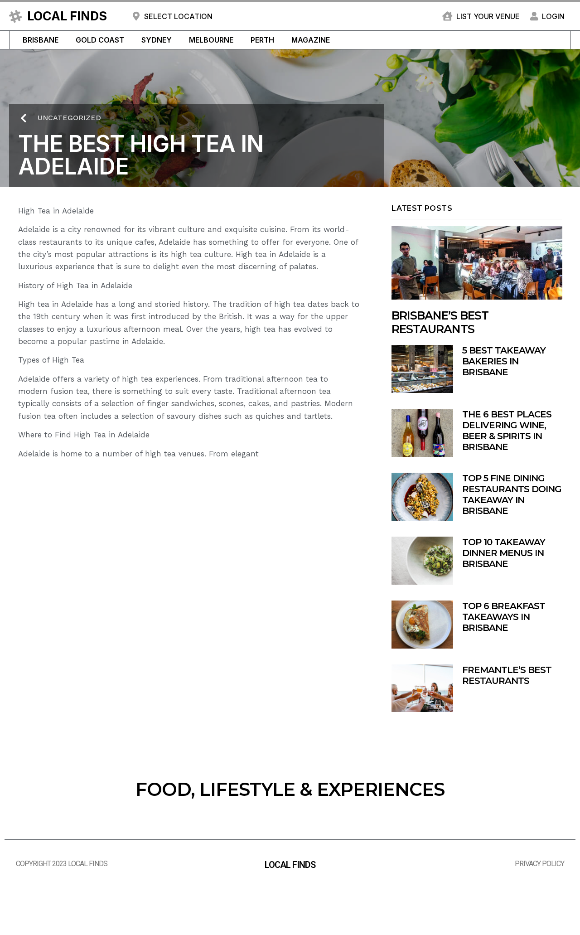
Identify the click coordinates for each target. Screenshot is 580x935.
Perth (262, 39)
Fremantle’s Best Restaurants (506, 675)
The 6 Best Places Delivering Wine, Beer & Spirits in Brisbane (506, 430)
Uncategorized (69, 117)
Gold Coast (100, 39)
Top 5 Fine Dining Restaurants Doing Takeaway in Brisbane (511, 494)
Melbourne (211, 39)
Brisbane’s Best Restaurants (440, 322)
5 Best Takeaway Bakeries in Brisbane (504, 361)
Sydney (156, 39)
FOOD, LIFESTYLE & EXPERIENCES (290, 789)
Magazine (310, 39)
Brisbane (40, 39)
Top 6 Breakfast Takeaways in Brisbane (503, 617)
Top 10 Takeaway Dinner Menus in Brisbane (503, 553)
